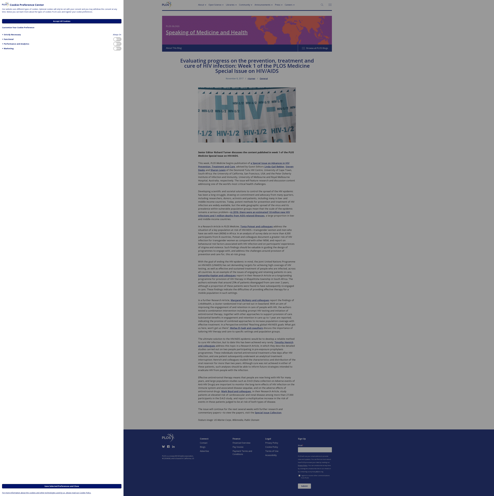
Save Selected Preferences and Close (62, 486)
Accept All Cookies (61, 21)
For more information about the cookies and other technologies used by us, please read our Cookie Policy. (46, 492)
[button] (11, 34)
